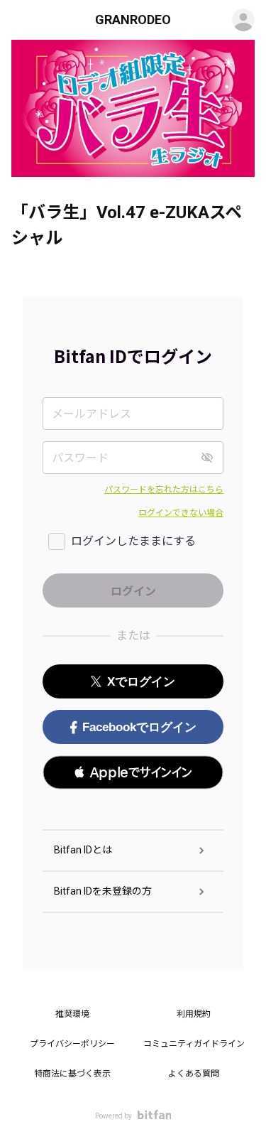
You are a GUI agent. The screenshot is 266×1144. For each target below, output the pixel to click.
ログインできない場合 (180, 513)
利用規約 (194, 1014)
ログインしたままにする (133, 541)
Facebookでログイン (139, 727)
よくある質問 (193, 1074)
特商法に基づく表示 (72, 1074)
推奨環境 (72, 1014)
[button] (133, 772)
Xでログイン (141, 682)
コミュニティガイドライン (194, 1044)
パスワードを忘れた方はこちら (163, 490)
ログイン (243, 20)
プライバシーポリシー (72, 1044)
